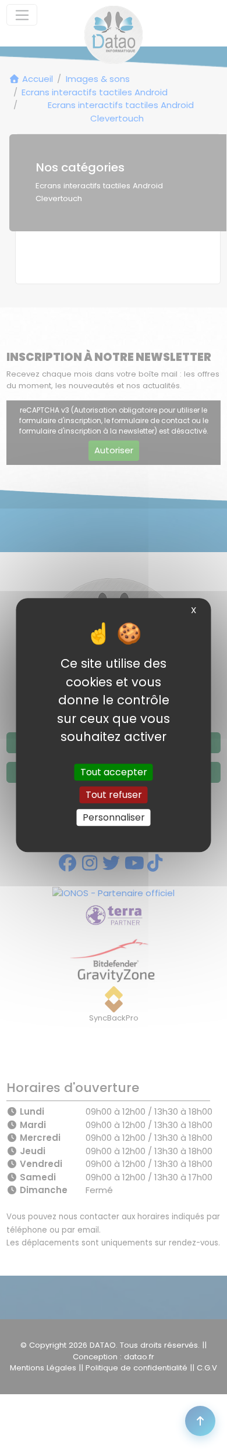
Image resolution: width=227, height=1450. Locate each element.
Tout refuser (114, 794)
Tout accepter (113, 772)
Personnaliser (114, 817)
